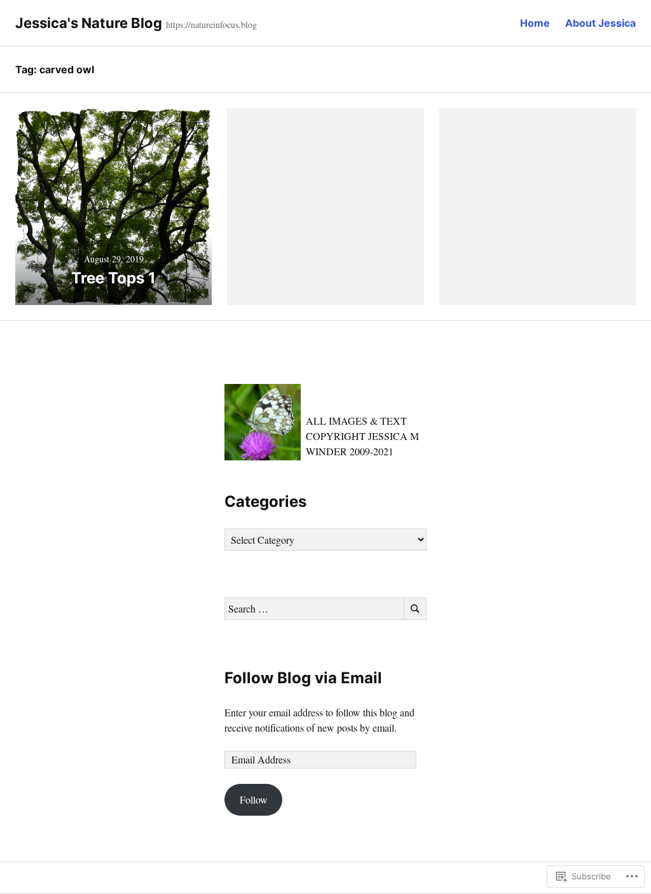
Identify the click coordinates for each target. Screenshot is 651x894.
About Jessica (600, 23)
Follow (254, 799)
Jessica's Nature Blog (88, 23)
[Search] (415, 608)
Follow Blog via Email (303, 678)
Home (535, 23)
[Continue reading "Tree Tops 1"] (113, 206)
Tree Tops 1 (113, 278)
